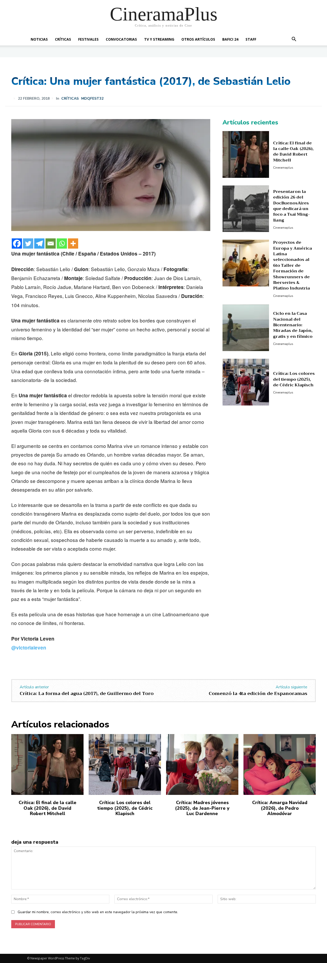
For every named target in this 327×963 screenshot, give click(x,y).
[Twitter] (28, 243)
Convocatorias (121, 39)
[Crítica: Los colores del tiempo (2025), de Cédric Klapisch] (246, 382)
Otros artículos (198, 39)
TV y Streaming (159, 39)
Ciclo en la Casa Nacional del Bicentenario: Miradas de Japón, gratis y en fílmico (292, 325)
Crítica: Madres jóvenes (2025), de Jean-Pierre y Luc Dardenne (202, 808)
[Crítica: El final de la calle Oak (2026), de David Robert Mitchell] (246, 154)
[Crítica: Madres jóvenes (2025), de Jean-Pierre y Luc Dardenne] (202, 764)
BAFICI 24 (230, 39)
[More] (73, 243)
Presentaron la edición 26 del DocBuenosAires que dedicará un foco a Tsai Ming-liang (291, 206)
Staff (251, 39)
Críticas (63, 39)
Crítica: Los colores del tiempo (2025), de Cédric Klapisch (294, 379)
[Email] (50, 243)
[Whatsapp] (62, 243)
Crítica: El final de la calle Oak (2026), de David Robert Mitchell (293, 152)
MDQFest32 (92, 98)
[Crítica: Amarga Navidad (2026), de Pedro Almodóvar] (279, 764)
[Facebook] (17, 243)
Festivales (88, 39)
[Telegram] (39, 243)
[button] (294, 39)
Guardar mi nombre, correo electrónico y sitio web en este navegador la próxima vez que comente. (98, 912)
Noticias (39, 39)
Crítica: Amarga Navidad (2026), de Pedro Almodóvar (279, 808)
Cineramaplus (283, 168)
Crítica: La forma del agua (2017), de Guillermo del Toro (87, 693)
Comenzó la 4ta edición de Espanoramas (258, 693)
